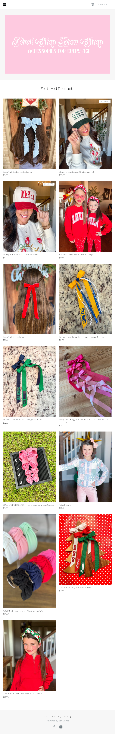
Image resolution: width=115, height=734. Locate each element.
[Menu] (4, 4)
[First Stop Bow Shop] (57, 44)
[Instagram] (60, 727)
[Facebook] (54, 727)
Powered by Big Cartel (57, 721)
